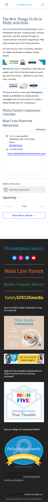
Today (24, 206)
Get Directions (15, 145)
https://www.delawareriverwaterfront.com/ (26, 153)
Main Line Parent (14, 52)
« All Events (40, 129)
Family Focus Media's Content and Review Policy (24, 499)
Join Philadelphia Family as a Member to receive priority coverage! (23, 96)
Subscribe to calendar (23, 215)
